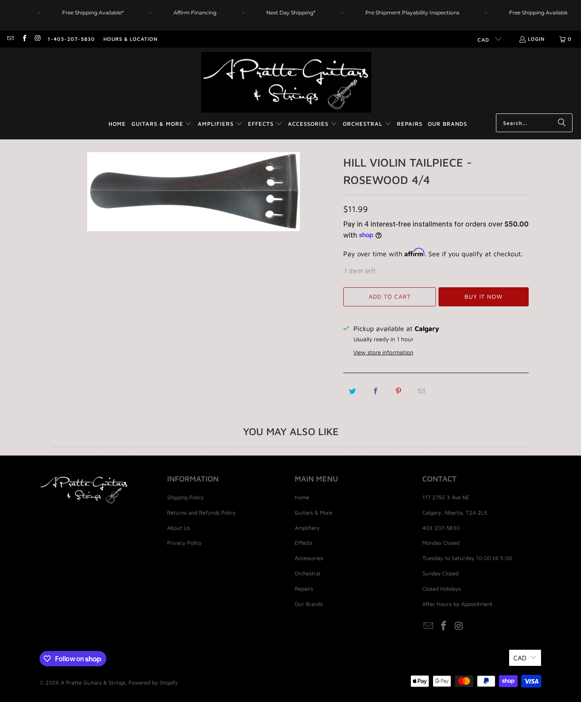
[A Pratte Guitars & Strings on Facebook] (23, 39)
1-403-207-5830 (71, 39)
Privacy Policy (184, 542)
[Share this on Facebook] (375, 391)
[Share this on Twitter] (352, 391)
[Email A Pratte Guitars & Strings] (10, 39)
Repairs (304, 588)
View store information (383, 352)
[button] (161, 124)
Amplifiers (307, 527)
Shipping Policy (185, 497)
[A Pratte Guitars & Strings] (286, 82)
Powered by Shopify (153, 682)
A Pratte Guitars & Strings (93, 682)
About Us (178, 527)
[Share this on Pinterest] (398, 391)
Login (536, 39)
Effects (304, 542)
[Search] (561, 122)
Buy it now (483, 296)
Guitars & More (313, 512)
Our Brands (309, 603)
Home (302, 497)
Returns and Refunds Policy (201, 512)
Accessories (309, 558)
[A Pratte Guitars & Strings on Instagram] (37, 39)
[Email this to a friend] (421, 391)
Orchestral (307, 573)
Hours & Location (130, 39)
